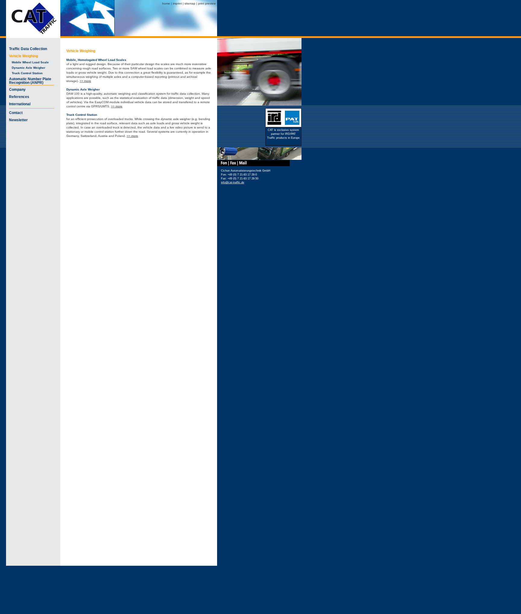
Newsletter (18, 120)
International (19, 104)
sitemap (190, 3)
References (19, 97)
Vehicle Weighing (23, 56)
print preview (207, 3)
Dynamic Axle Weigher (27, 67)
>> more (85, 81)
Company (17, 89)
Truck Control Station (26, 73)
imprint (177, 3)
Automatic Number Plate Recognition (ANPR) (30, 81)
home (166, 3)
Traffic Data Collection (28, 49)
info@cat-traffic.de (232, 182)
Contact (16, 113)
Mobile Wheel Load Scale (29, 62)
